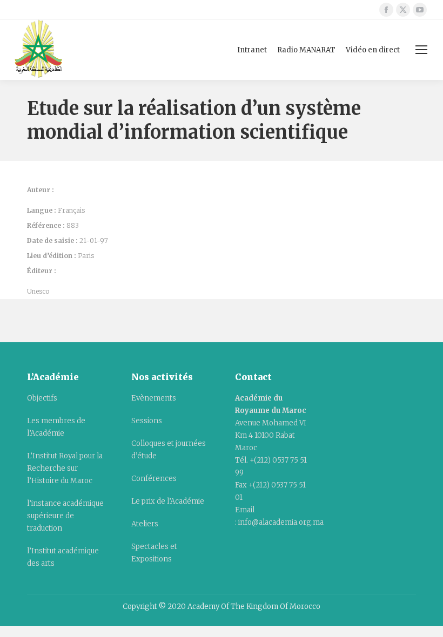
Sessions (146, 420)
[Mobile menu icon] (421, 49)
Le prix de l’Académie (167, 501)
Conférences (154, 478)
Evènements (153, 398)
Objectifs (42, 398)
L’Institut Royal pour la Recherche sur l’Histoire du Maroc (65, 468)
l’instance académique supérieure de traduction (65, 516)
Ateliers (144, 523)
